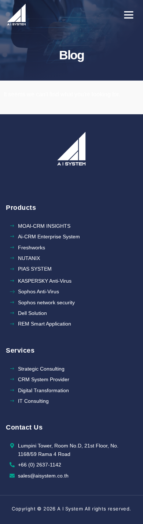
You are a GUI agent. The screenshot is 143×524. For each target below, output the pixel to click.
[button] (128, 14)
